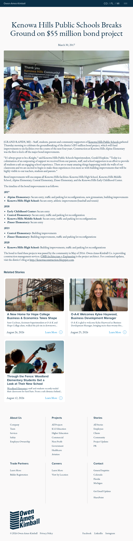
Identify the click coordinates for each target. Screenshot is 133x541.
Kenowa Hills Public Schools (103, 142)
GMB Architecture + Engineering (58, 256)
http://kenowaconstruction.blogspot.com (52, 260)
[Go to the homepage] (25, 519)
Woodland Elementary (17, 388)
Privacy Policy (46, 533)
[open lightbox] (66, 92)
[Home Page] (14, 3)
